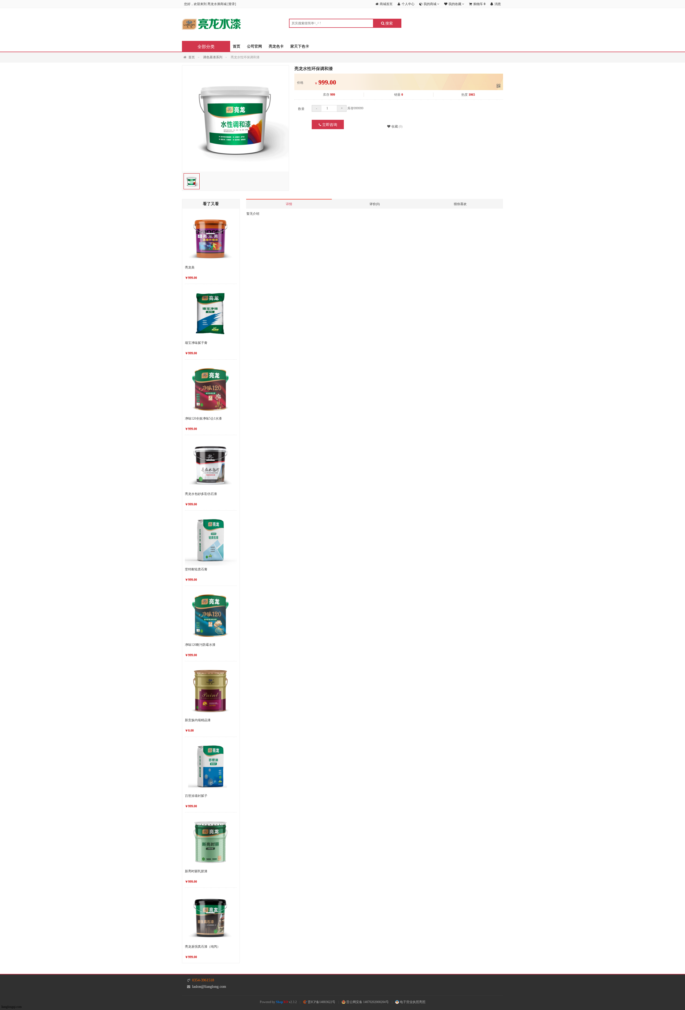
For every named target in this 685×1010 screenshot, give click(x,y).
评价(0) (375, 204)
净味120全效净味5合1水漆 (203, 418)
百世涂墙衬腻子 (196, 796)
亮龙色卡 (276, 46)
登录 (232, 4)
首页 (236, 46)
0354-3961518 (203, 980)
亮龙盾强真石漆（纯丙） (202, 946)
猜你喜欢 (460, 204)
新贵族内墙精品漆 (198, 720)
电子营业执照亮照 (412, 1002)
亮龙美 (190, 267)
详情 (289, 204)
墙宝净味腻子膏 (196, 343)
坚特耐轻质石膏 (196, 569)
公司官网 (254, 46)
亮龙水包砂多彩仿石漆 (201, 494)
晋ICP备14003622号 (321, 1002)
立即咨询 (329, 125)
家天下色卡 (299, 46)
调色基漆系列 (212, 57)
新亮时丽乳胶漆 (196, 871)
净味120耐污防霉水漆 (200, 645)
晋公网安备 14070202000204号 (367, 1002)
